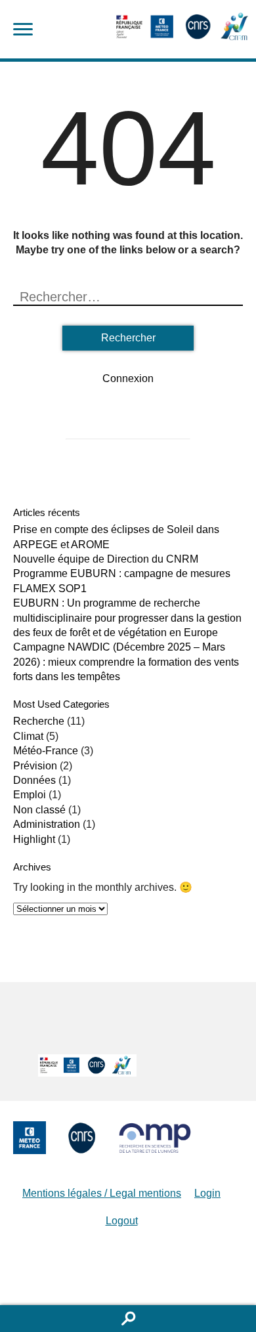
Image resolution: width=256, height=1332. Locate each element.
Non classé (39, 809)
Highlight (34, 839)
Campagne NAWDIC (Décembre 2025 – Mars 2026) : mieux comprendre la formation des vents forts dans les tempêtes (126, 661)
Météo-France (45, 750)
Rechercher (128, 1318)
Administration (46, 824)
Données (34, 780)
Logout (122, 1220)
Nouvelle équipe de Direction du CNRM (105, 559)
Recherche (38, 721)
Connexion (128, 378)
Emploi (29, 794)
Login (207, 1193)
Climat (28, 736)
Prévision (35, 765)
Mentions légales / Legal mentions (101, 1193)
